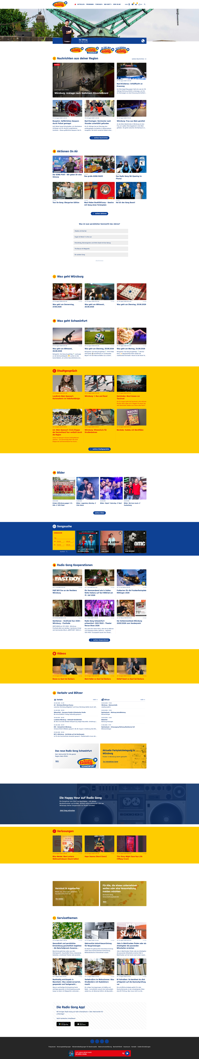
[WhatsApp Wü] (107, 1041)
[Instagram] (97, 1041)
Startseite (75, 4)
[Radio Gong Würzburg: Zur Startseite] (60, 4)
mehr (95, 699)
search (145, 4)
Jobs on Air (116, 4)
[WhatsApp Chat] (143, 40)
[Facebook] (92, 1041)
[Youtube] (102, 1041)
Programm (89, 4)
